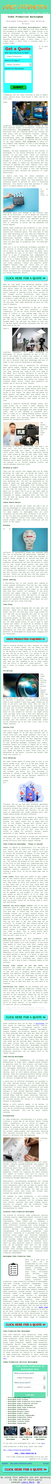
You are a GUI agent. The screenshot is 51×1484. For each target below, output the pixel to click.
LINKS (28, 13)
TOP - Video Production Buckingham (17, 1450)
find (9, 1334)
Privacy (46, 1463)
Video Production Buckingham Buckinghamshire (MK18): (25, 27)
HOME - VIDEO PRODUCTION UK (25, 1453)
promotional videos (11, 1301)
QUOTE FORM (43, 1307)
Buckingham (40, 1023)
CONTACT (38, 13)
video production (41, 1265)
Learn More (27, 1482)
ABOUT (33, 13)
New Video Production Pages (21, 1463)
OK (38, 1482)
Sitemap (5, 1463)
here (5, 1358)
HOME (24, 13)
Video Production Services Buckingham (20, 1362)
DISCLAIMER (45, 13)
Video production (10, 1023)
